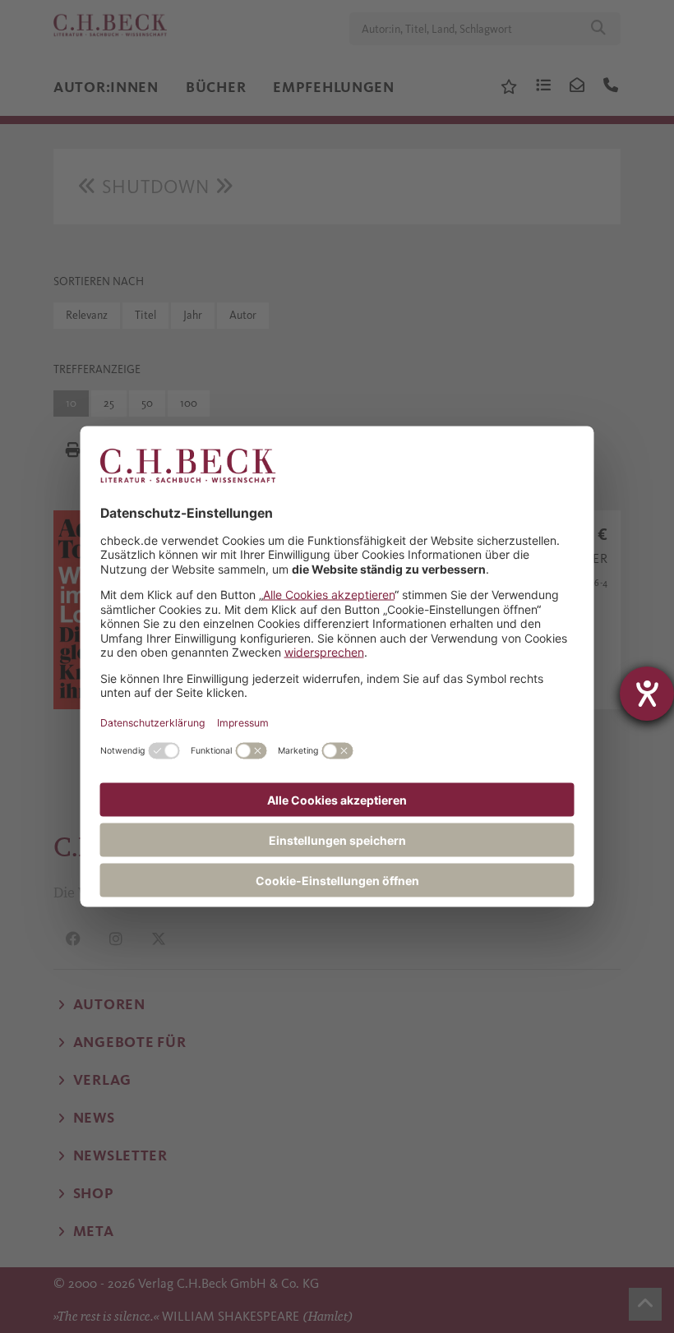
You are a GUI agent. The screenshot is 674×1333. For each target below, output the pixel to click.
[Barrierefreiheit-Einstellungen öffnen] (647, 693)
